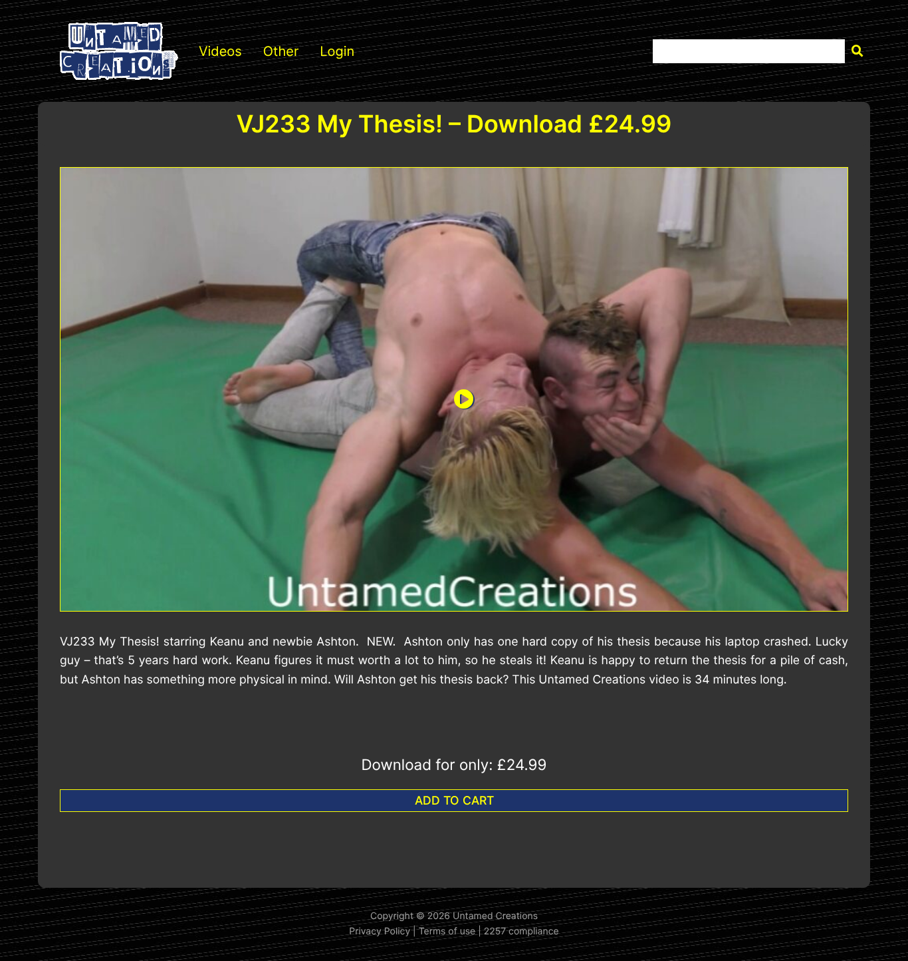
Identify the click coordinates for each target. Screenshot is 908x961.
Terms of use (447, 931)
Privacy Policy (379, 931)
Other (281, 51)
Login (337, 51)
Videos (220, 51)
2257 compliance (521, 931)
